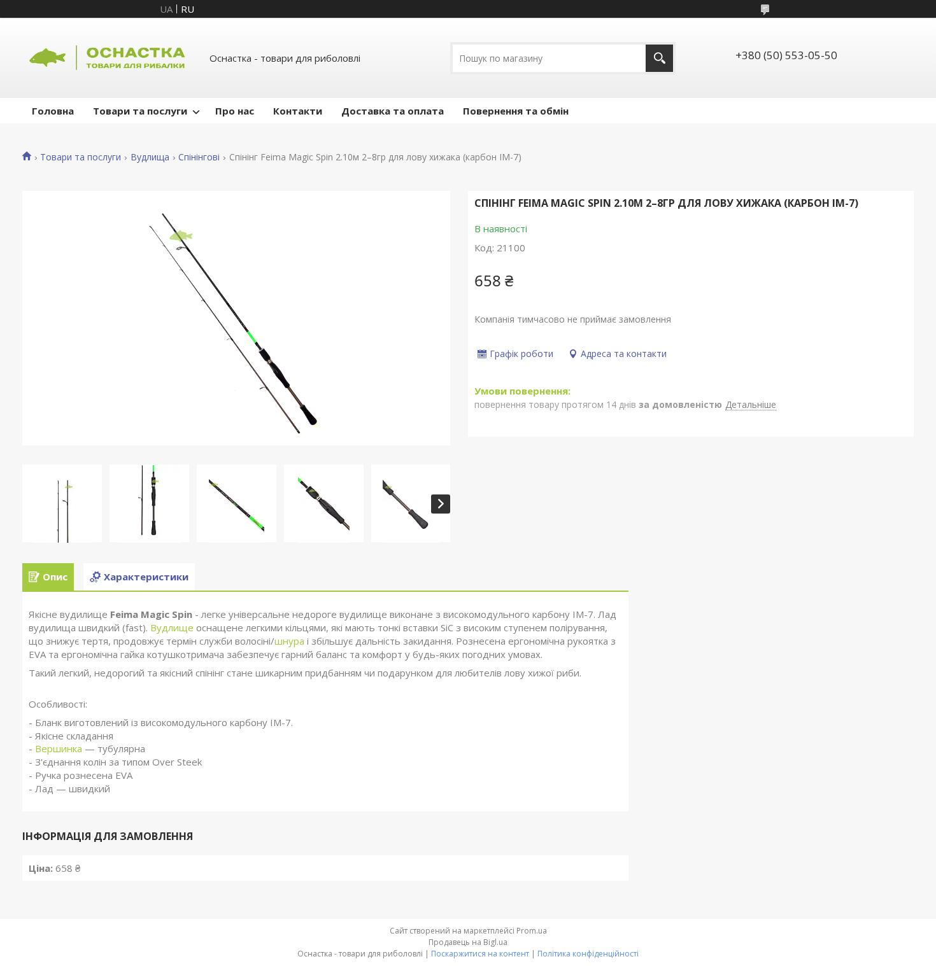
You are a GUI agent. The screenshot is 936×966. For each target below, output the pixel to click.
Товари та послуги (140, 110)
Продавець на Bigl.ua (468, 942)
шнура (289, 640)
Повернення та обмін (516, 110)
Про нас (234, 110)
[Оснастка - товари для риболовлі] (108, 57)
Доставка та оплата (392, 110)
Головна (53, 110)
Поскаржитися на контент (480, 953)
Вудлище (172, 627)
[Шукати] (659, 58)
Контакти (297, 110)
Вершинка (58, 748)
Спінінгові (199, 157)
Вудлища (150, 157)
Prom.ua (531, 930)
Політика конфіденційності (588, 953)
